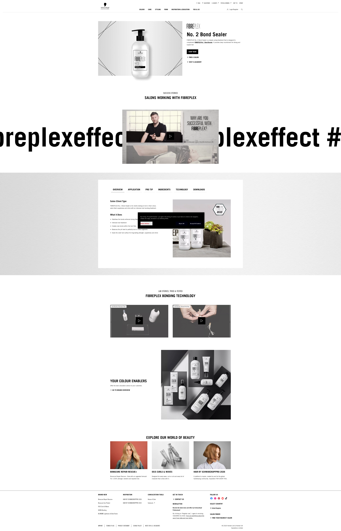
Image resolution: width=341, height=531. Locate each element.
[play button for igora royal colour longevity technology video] (139, 321)
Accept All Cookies (195, 223)
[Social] (211, 498)
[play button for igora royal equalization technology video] (202, 321)
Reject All (181, 223)
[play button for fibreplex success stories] (170, 137)
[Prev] (111, 322)
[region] (171, 220)
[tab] (117, 189)
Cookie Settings (144, 223)
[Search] (242, 9)
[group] (170, 322)
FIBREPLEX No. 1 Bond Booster (203, 42)
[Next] (230, 322)
